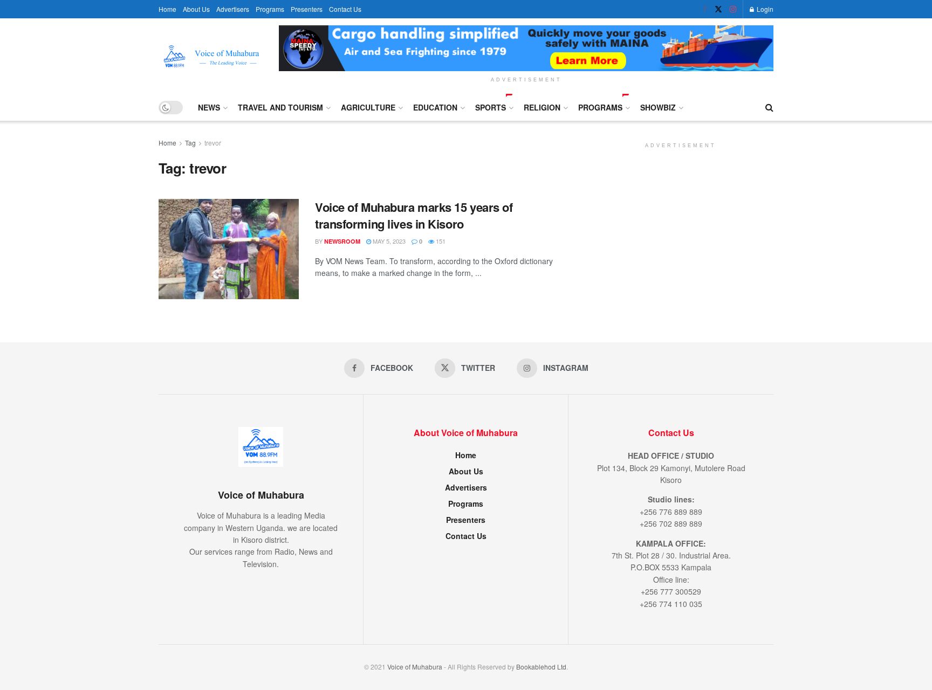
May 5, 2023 (388, 241)
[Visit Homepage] (211, 56)
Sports (490, 107)
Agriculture (368, 107)
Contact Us (345, 8)
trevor (212, 142)
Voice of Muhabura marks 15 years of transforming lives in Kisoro (414, 215)
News (209, 107)
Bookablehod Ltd (541, 666)
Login (764, 8)
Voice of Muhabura (414, 666)
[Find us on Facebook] (705, 9)
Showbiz (658, 107)
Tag (190, 142)
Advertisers (232, 8)
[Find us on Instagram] (733, 9)
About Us (196, 8)
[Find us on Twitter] (718, 9)
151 (440, 241)
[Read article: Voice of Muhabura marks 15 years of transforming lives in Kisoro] (229, 249)
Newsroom (342, 241)
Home (167, 8)
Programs (270, 8)
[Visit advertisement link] (526, 48)
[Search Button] (769, 107)
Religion (542, 107)
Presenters (307, 8)
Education (435, 107)
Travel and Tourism (280, 107)
